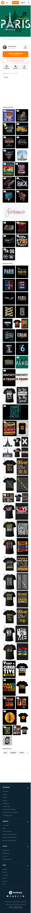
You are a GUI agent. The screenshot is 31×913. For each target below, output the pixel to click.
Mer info (6, 76)
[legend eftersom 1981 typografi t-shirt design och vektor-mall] (15, 759)
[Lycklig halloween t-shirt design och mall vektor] (10, 483)
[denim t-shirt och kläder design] (9, 494)
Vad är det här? (14, 73)
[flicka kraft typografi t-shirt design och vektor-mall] (15, 811)
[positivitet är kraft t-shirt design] (15, 576)
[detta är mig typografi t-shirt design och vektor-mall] (15, 864)
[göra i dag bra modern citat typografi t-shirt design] (15, 881)
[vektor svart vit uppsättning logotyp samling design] (9, 360)
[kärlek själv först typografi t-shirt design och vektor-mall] (15, 741)
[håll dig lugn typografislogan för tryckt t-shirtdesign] (9, 508)
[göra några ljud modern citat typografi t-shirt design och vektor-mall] (15, 776)
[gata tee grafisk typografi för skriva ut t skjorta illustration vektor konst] (9, 194)
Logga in (23, 2)
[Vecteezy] (2, 2)
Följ (25, 48)
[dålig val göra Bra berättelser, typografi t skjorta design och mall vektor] (9, 727)
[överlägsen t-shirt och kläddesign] (9, 471)
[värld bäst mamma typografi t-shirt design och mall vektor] (15, 686)
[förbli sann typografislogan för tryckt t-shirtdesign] (9, 548)
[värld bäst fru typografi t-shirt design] (15, 846)
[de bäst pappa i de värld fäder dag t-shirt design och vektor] (15, 594)
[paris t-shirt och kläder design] (9, 444)
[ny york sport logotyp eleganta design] (9, 347)
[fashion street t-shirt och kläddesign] (21, 469)
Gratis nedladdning (15, 54)
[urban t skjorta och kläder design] (9, 457)
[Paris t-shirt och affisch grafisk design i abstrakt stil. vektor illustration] (9, 404)
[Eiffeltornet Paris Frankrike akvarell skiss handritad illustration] (9, 207)
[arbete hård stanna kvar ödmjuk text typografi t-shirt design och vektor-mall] (15, 829)
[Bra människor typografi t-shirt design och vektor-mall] (10, 673)
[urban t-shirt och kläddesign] (9, 534)
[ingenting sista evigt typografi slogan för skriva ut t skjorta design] (9, 521)
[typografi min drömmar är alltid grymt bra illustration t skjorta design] (15, 627)
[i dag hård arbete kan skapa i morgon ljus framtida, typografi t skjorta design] (15, 794)
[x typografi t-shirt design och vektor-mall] (10, 651)
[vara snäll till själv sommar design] (21, 208)
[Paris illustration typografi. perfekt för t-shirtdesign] (9, 378)
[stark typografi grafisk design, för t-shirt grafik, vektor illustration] (15, 704)
